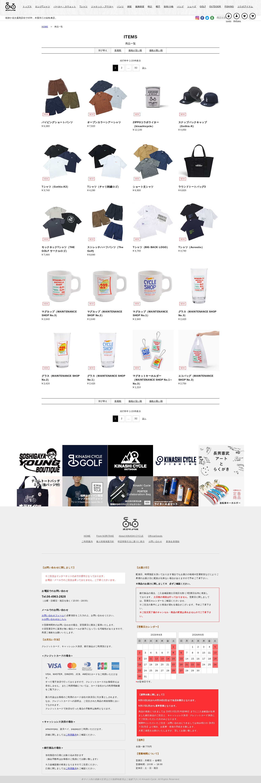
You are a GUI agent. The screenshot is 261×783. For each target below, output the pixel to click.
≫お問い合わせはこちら (54, 619)
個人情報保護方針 (105, 541)
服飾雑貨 (139, 6)
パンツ (120, 6)
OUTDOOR (215, 6)
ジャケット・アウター (102, 6)
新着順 (118, 50)
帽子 (158, 6)
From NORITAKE (105, 536)
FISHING (229, 6)
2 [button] (122, 68)
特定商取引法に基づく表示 (131, 541)
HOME (45, 27)
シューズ (191, 6)
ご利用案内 (87, 541)
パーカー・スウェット (65, 6)
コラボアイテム (245, 6)
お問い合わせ (155, 541)
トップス (27, 6)
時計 (150, 6)
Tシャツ (84, 6)
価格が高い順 (156, 50)
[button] (144, 68)
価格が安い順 (135, 50)
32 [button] (136, 68)
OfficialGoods (155, 536)
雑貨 (129, 6)
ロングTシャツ (42, 6)
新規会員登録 (173, 541)
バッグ (180, 6)
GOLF (203, 6)
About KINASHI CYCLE (131, 536)
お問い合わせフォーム (53, 615)
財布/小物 (168, 6)
